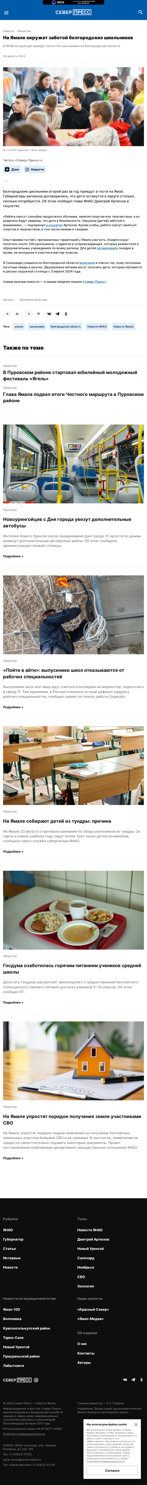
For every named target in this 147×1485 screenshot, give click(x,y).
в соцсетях (54, 225)
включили (87, 263)
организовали (107, 248)
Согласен (112, 1470)
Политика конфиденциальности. (24, 1433)
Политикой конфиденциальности (105, 1461)
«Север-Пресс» (94, 282)
